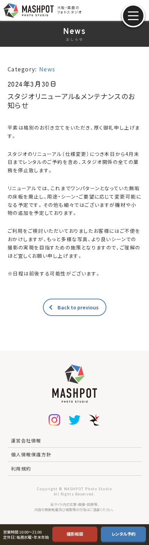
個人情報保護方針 (31, 454)
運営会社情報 (26, 440)
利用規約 (21, 468)
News (47, 69)
